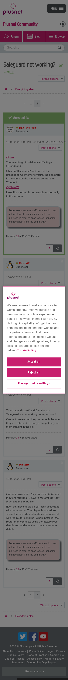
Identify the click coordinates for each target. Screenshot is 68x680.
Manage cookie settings (34, 383)
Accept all (34, 361)
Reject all (34, 372)
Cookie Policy (26, 350)
